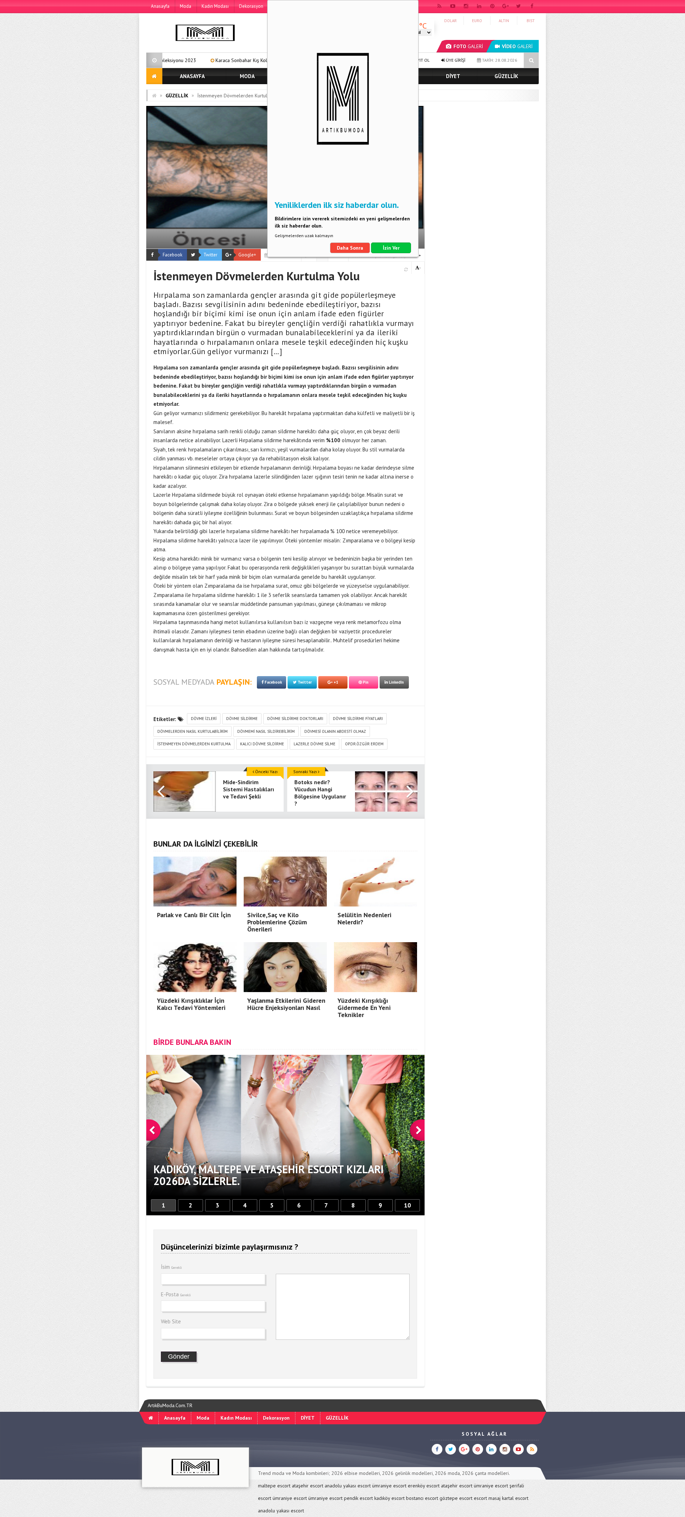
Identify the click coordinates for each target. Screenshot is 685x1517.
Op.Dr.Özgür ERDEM (364, 743)
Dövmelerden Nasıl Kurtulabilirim (192, 731)
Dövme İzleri (204, 718)
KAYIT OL (420, 60)
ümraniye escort (389, 1485)
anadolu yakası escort (348, 1485)
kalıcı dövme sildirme (262, 743)
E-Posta (176, 1294)
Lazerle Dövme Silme (314, 743)
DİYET (453, 76)
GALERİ (468, 46)
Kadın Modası (215, 6)
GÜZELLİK (506, 76)
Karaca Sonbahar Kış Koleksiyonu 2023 (170, 60)
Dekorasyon (251, 6)
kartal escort (515, 1498)
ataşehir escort (307, 1485)
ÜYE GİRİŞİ (455, 60)
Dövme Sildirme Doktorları (295, 718)
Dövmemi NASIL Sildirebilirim (266, 731)
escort (480, 1498)
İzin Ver (391, 248)
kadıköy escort (389, 1498)
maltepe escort (274, 1485)
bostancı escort (422, 1498)
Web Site (171, 1321)
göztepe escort (456, 1498)
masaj (494, 1498)
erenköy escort (424, 1485)
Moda (185, 6)
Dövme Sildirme (242, 718)
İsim (171, 1266)
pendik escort (358, 1498)
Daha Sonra (350, 248)
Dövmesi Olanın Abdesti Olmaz (335, 731)
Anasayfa (160, 6)
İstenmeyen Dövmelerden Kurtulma (193, 743)
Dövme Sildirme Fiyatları (358, 718)
